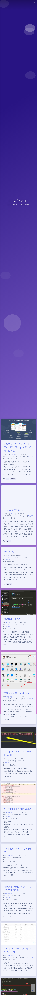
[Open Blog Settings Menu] (33, 990)
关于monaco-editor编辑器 (17, 808)
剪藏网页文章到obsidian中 (17, 693)
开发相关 (30, 456)
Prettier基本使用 (12, 618)
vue (8, 478)
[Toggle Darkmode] (33, 986)
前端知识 (13, 478)
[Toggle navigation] (34, 2)
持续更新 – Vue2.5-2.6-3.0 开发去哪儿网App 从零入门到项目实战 (17, 447)
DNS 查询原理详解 (13, 510)
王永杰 (13, 454)
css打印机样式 (10, 551)
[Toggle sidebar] (3, 2)
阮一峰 (8, 541)
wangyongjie (9, 622)
